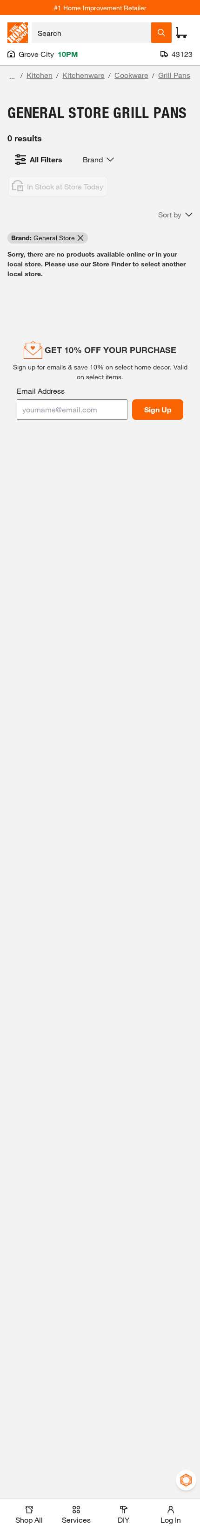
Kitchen (40, 74)
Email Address (41, 390)
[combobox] (91, 32)
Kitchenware (83, 74)
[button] (175, 214)
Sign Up (158, 409)
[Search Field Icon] (161, 32)
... (12, 76)
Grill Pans (174, 74)
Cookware (131, 74)
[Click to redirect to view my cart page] (181, 32)
